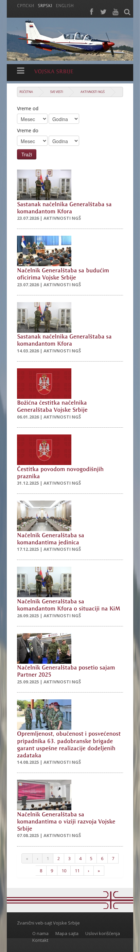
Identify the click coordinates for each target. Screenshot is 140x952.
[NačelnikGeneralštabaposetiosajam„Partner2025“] (67, 670)
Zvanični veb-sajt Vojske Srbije (48, 923)
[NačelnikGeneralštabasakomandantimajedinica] (51, 538)
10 (64, 871)
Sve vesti (56, 92)
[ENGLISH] (65, 5)
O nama (40, 933)
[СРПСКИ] (25, 5)
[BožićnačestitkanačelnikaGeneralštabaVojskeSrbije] (52, 405)
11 (77, 871)
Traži (26, 154)
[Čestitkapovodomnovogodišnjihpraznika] (61, 472)
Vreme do (27, 130)
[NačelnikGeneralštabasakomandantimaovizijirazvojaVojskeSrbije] (67, 821)
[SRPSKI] (45, 5)
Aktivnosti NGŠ (93, 92)
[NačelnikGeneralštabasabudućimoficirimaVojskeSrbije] (64, 273)
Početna (26, 92)
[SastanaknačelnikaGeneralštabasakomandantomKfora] (65, 207)
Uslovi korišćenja (102, 933)
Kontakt (40, 940)
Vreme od (27, 108)
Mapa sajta (66, 933)
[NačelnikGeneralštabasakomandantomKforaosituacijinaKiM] (68, 604)
